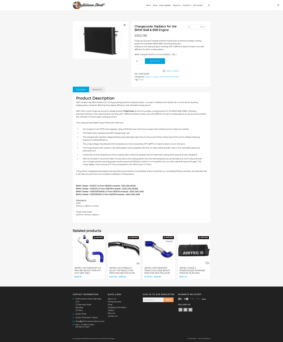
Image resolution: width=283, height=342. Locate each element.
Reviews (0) (97, 89)
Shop (155, 5)
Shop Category (165, 5)
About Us (176, 5)
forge (141, 80)
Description (81, 89)
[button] (125, 25)
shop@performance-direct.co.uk (90, 321)
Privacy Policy (192, 338)
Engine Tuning (151, 77)
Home (148, 5)
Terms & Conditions (204, 338)
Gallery (111, 310)
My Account (198, 5)
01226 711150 (81, 314)
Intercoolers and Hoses (169, 77)
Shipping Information (117, 307)
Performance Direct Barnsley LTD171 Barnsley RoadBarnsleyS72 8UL (88, 304)
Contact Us (187, 5)
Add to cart (155, 61)
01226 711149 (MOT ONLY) (87, 318)
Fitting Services (114, 302)
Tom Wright (110, 338)
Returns (111, 313)
